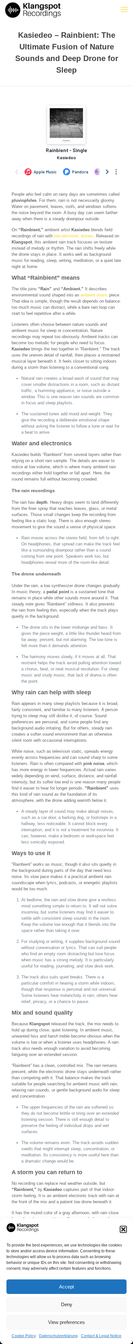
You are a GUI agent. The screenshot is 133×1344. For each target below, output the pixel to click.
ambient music (94, 295)
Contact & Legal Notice (101, 1336)
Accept (66, 1286)
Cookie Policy (24, 1336)
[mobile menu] (124, 9)
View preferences (66, 1322)
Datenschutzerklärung (58, 1336)
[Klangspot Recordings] (33, 10)
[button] (123, 1229)
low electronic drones (73, 235)
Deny (66, 1304)
